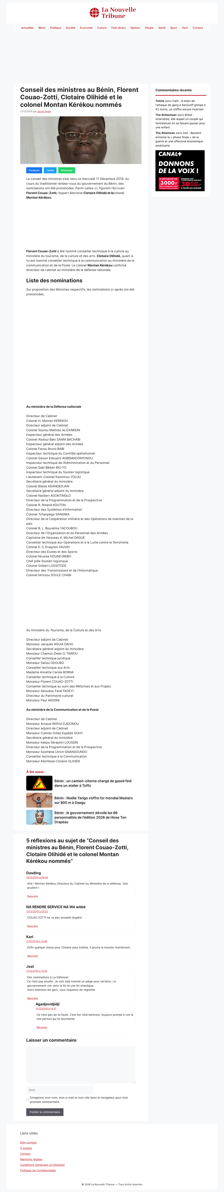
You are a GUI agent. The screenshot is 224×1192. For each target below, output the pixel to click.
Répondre (32, 896)
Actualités (27, 27)
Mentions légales (31, 1159)
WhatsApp (66, 170)
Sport (173, 27)
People (149, 27)
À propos (26, 1148)
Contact (198, 27)
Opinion (135, 27)
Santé (161, 27)
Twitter (50, 170)
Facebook (34, 170)
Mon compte (28, 1142)
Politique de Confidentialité (38, 1170)
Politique (55, 27)
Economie (86, 27)
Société (70, 27)
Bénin (42, 27)
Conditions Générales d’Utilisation (42, 1165)
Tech (185, 27)
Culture (102, 27)
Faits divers (118, 27)
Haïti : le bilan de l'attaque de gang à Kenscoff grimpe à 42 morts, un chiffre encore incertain (180, 105)
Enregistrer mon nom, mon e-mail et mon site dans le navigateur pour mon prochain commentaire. (79, 1100)
